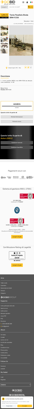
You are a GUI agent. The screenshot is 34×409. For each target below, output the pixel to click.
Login (2, 377)
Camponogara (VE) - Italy (14, 68)
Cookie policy (4, 352)
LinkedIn (3, 369)
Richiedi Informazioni (17, 117)
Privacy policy (4, 350)
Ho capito (24, 406)
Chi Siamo (3, 335)
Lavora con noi (4, 340)
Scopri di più (9, 406)
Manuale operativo (5, 313)
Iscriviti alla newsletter (6, 342)
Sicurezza (3, 321)
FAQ (2, 318)
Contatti (3, 337)
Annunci (3, 290)
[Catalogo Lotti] (25, 67)
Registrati (3, 379)
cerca (31, 7)
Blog (2, 345)
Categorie (4, 7)
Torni (32, 21)
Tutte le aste (4, 283)
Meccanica (26, 21)
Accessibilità (4, 358)
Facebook (3, 366)
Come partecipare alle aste (7, 306)
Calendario (3, 285)
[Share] (28, 67)
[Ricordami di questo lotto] (31, 67)
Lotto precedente (19, 23)
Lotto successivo (28, 23)
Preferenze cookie (5, 355)
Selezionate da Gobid (6, 288)
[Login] (27, 2)
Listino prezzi (4, 311)
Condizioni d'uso (5, 347)
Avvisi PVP (3, 316)
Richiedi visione (17, 121)
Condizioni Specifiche (17, 147)
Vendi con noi (4, 308)
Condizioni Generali (16, 142)
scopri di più (17, 237)
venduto (17, 104)
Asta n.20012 (5, 17)
